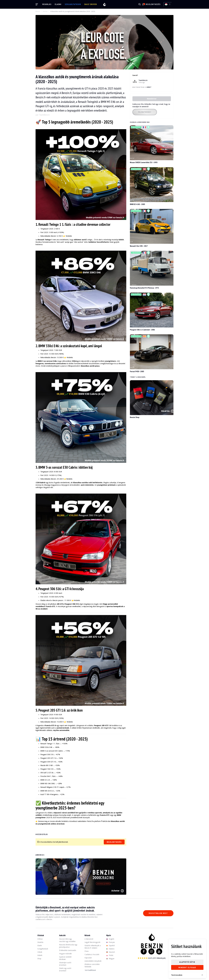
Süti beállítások (90, 970)
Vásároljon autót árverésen (65, 964)
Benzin (38, 11)
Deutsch (111, 952)
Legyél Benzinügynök (92, 942)
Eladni (58, 4)
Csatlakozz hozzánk (92, 954)
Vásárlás (46, 4)
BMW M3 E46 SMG (47, 784)
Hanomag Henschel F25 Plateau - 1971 (144, 288)
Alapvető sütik (187, 962)
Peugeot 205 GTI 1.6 (48, 758)
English (111, 939)
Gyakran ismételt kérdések (65, 958)
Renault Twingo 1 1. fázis (49, 744)
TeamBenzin (143, 80)
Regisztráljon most (158, 913)
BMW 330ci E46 (46, 747)
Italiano (111, 949)
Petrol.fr (90, 821)
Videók (39, 955)
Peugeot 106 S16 (46, 769)
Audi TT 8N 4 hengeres (49, 794)
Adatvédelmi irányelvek (93, 961)
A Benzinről (89, 939)
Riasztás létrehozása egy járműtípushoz (68, 946)
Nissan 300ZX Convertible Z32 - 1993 (143, 162)
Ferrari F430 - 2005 (137, 371)
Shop (39, 959)
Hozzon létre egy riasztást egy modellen (67, 940)
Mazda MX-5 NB (46, 765)
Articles (45, 11)
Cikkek (39, 952)
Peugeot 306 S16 (46, 754)
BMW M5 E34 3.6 (47, 791)
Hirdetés (69, 236)
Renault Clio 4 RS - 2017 (139, 246)
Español (111, 945)
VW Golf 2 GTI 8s (46, 773)
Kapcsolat (88, 958)
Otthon (40, 939)
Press (87, 951)
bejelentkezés (153, 4)
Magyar (111, 959)
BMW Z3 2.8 (45, 780)
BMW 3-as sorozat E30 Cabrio (51, 751)
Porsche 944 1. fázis (48, 776)
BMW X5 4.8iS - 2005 (137, 204)
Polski (110, 955)
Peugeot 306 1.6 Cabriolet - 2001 (142, 329)
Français (111, 942)
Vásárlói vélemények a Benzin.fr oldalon (93, 947)
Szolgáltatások (73, 4)
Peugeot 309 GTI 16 (48, 762)
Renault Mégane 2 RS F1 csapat (52, 787)
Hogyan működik (65, 954)
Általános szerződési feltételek (92, 965)
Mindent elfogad (187, 967)
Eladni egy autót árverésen (65, 969)
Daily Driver (90, 4)
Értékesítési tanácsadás (67, 950)
